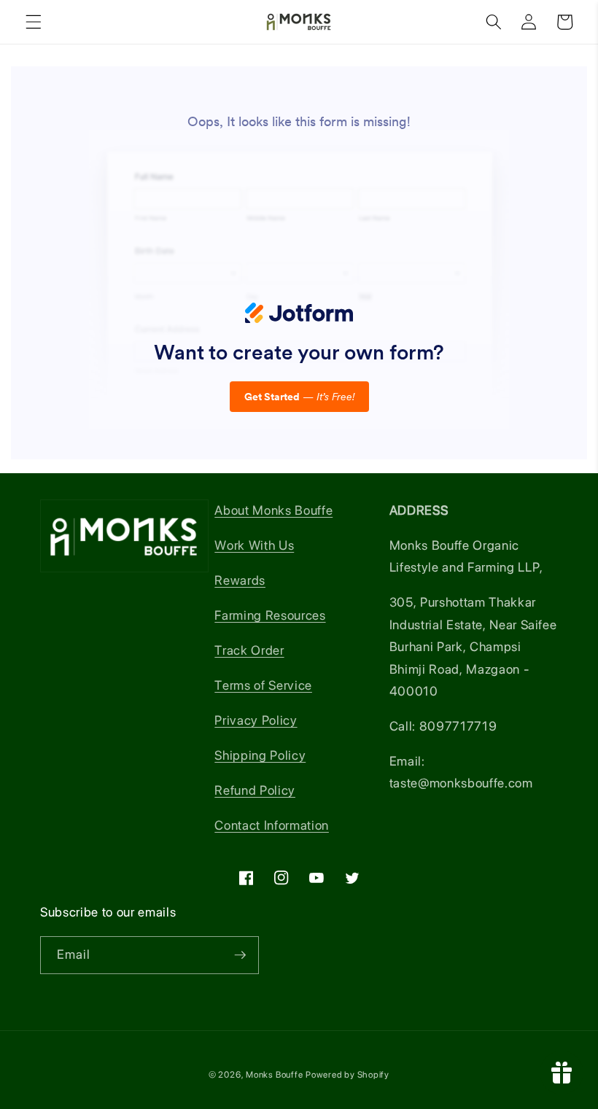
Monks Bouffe (274, 1074)
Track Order (249, 650)
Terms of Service (263, 685)
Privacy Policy (255, 720)
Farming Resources (269, 615)
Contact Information (271, 825)
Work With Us (254, 545)
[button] (33, 21)
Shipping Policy (260, 755)
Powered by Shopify (347, 1074)
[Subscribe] (239, 955)
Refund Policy (254, 790)
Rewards (239, 580)
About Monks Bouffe (273, 510)
